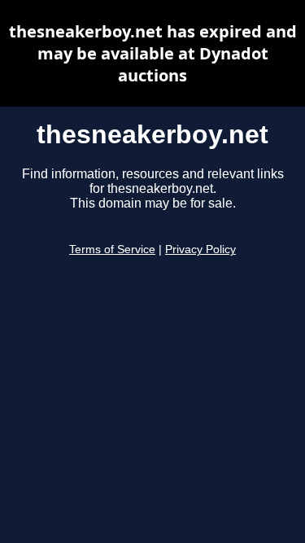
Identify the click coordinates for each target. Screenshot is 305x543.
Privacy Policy (200, 249)
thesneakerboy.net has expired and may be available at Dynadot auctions (153, 53)
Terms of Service (112, 249)
